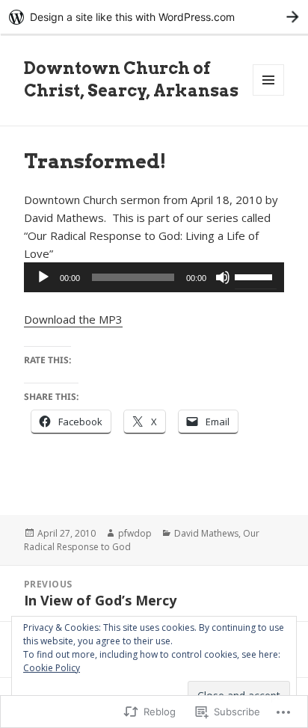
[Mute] (222, 277)
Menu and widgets (268, 95)
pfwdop (135, 533)
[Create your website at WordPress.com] (154, 17)
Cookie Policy (51, 667)
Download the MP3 (73, 319)
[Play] (43, 277)
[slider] (256, 275)
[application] (154, 277)
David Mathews (206, 533)
